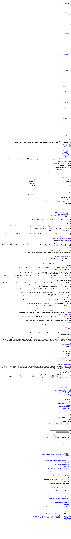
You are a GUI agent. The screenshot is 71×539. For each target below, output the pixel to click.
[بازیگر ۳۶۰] (66, 14)
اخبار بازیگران (64, 43)
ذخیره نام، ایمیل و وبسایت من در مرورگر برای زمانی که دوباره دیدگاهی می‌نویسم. (56, 437)
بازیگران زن (64, 139)
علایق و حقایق (66, 152)
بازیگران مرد (65, 118)
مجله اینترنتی (64, 516)
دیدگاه (69, 430)
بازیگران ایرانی (64, 91)
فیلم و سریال (66, 59)
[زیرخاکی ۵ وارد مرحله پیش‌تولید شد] (69, 415)
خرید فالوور (43, 516)
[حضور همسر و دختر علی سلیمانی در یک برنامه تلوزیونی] (63, 214)
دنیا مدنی (69, 240)
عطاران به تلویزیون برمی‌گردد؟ (65, 408)
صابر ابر (68, 312)
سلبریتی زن (58, 390)
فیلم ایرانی (65, 75)
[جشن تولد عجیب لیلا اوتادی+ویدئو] (69, 401)
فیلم (55, 390)
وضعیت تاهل (67, 151)
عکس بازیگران (64, 49)
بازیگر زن (67, 390)
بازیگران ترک (65, 102)
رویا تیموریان (38, 158)
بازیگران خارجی (64, 107)
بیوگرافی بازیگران (66, 86)
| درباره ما (65, 518)
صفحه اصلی (67, 33)
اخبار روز (67, 38)
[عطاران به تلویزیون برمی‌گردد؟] (65, 406)
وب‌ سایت (69, 435)
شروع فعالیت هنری (65, 153)
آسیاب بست (47, 516)
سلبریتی (61, 390)
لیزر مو (60, 516)
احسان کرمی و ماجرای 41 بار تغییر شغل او (62, 212)
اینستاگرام (67, 156)
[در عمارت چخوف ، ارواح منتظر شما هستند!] (68, 410)
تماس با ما (69, 518)
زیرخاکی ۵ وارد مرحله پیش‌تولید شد (64, 417)
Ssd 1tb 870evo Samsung (37, 516)
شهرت (68, 154)
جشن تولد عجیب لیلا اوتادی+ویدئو (64, 403)
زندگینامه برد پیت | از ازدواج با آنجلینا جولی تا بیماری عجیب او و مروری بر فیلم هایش (55, 454)
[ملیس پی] (69, 217)
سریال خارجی (64, 70)
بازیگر (70, 390)
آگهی (50, 516)
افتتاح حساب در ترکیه (55, 516)
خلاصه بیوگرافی (66, 149)
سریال (64, 390)
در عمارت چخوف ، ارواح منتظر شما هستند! (62, 412)
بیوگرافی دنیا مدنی (66, 150)
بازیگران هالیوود (64, 123)
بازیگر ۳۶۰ (68, 144)
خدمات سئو (69, 516)
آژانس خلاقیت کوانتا (39, 517)
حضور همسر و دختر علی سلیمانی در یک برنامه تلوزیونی (60, 215)
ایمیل (69, 433)
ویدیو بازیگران (64, 54)
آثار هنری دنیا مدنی (66, 155)
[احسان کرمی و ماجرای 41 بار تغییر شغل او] (63, 211)
